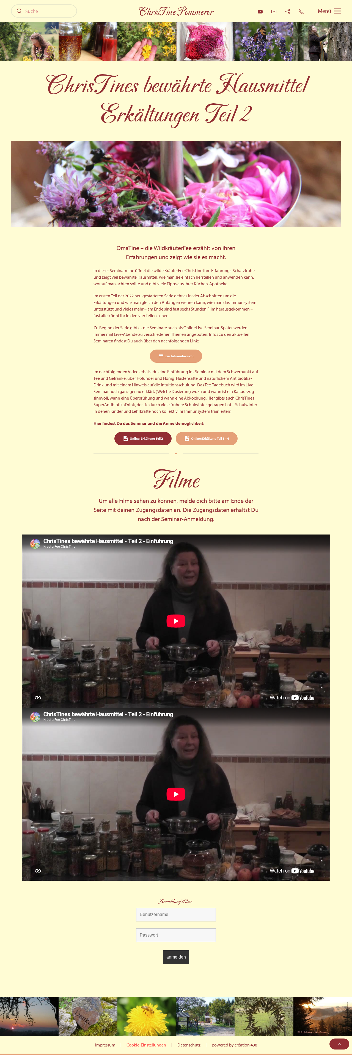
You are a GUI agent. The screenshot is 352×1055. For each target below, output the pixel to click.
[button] (329, 11)
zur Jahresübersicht (179, 356)
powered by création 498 (234, 1045)
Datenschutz (188, 1045)
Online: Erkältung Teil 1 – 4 (210, 438)
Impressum (105, 1045)
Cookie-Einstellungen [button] (146, 1045)
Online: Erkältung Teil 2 (146, 438)
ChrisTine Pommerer (176, 12)
